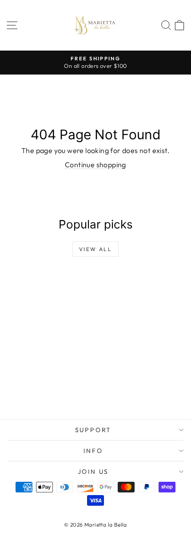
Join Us (93, 472)
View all (95, 249)
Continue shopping (95, 164)
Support (93, 430)
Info (93, 451)
